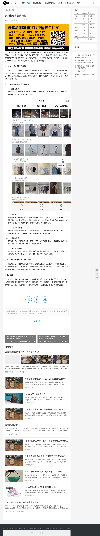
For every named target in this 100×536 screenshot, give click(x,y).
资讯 (28, 3)
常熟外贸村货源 (92, 24)
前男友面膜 (85, 16)
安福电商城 (78, 24)
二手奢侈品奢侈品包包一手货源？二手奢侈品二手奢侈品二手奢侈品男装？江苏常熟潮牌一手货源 (47, 456)
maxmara (84, 13)
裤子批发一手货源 (80, 71)
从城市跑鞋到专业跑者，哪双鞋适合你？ (22, 352)
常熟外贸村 (85, 24)
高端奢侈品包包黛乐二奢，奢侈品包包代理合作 (45, 379)
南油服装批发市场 (78, 22)
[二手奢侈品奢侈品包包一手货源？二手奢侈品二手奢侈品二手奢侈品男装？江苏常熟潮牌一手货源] (14, 460)
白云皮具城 (85, 33)
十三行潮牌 (92, 19)
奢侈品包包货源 (36, 3)
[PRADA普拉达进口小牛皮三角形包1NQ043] (14, 476)
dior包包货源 (18, 528)
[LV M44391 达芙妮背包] (14, 398)
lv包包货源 (9, 395)
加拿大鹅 (92, 16)
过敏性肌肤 (92, 39)
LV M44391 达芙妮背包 (35, 394)
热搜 (78, 3)
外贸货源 (92, 22)
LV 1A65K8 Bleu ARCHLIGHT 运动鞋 (41, 487)
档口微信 (92, 30)
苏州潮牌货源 (85, 36)
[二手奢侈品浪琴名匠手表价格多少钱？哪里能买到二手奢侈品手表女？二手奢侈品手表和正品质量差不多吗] (14, 414)
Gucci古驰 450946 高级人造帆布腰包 (21, 502)
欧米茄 (61, 528)
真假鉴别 (60, 3)
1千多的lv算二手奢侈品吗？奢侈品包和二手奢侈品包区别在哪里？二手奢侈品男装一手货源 (47, 441)
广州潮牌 (84, 27)
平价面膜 (77, 27)
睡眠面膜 (77, 36)
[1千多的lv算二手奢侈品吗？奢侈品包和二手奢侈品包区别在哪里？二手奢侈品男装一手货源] (14, 445)
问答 (6, 434)
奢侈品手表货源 (49, 3)
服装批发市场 (69, 3)
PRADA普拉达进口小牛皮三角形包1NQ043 (43, 471)
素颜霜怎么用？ (12, 425)
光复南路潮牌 (78, 16)
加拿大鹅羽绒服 (78, 19)
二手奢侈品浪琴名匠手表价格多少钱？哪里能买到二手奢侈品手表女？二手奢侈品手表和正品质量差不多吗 (47, 409)
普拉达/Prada (10, 472)
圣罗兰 (40, 528)
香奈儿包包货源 (8, 528)
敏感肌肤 (77, 30)
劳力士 (84, 19)
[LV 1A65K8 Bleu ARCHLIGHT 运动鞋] (14, 491)
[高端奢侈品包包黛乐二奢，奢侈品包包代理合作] (14, 383)
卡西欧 (55, 528)
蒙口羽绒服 (92, 36)
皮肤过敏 (92, 33)
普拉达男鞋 (85, 30)
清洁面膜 (77, 33)
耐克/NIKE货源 (9, 372)
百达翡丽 (67, 528)
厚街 (84, 22)
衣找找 (55, 55)
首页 (23, 3)
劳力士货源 (47, 528)
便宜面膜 (92, 13)
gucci (26, 528)
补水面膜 (84, 39)
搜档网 (92, 27)
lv (77, 13)
